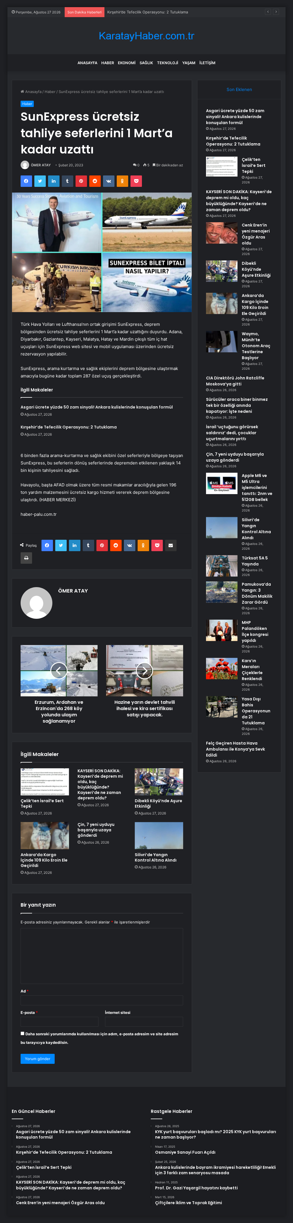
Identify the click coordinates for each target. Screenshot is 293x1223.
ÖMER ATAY (41, 165)
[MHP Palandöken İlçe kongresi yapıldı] (221, 630)
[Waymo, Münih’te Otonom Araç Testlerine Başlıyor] (221, 341)
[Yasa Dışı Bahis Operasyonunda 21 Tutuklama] (221, 706)
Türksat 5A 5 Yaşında (255, 561)
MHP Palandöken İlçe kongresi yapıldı (255, 631)
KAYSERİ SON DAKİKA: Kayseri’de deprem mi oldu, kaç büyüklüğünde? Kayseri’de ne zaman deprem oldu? (100, 784)
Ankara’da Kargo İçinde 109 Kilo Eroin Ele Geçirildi (44, 860)
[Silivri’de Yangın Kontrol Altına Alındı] (159, 835)
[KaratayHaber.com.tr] (146, 36)
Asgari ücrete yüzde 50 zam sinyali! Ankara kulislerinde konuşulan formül (97, 407)
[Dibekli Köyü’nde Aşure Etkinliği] (159, 782)
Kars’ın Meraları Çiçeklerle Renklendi (252, 670)
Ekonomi (127, 62)
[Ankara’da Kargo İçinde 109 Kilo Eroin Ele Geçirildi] (45, 835)
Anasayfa (87, 62)
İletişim (207, 62)
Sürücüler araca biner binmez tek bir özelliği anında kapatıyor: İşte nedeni (237, 405)
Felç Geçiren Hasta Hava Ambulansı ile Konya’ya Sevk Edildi (235, 749)
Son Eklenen (239, 89)
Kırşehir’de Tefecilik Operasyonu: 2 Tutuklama (69, 427)
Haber (107, 62)
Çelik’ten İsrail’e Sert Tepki (130, 12)
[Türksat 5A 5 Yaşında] (221, 566)
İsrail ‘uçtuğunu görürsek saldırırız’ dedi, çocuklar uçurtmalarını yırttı (232, 433)
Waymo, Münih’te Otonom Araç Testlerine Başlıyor (256, 346)
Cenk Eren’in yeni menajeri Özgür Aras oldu (256, 234)
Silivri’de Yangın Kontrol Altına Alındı (156, 857)
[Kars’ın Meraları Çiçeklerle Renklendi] (221, 668)
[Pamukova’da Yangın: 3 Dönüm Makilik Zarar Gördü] (221, 592)
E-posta (29, 1012)
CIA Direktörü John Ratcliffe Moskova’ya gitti (235, 381)
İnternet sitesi (117, 1012)
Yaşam (188, 62)
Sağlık (146, 62)
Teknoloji (167, 62)
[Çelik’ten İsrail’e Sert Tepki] (45, 782)
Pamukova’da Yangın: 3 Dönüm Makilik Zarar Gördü (257, 593)
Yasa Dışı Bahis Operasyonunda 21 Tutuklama (256, 711)
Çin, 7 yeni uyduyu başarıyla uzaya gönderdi (96, 830)
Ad (25, 991)
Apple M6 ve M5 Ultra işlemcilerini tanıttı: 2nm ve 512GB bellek (257, 487)
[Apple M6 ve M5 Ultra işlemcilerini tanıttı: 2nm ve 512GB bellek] (221, 483)
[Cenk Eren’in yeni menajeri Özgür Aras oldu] (221, 233)
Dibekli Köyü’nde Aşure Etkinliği (158, 803)
